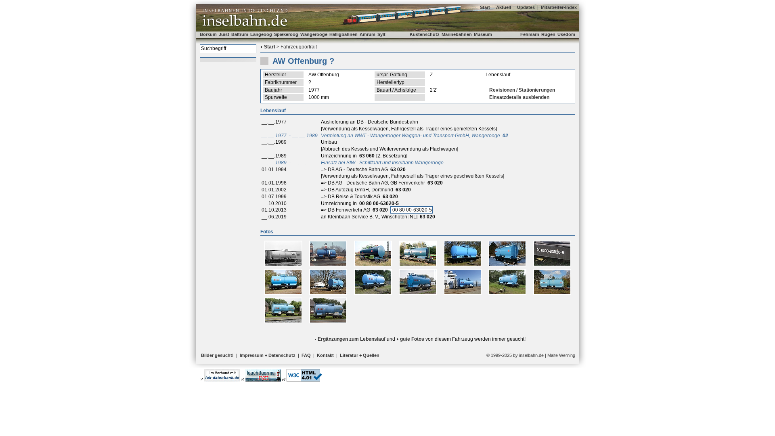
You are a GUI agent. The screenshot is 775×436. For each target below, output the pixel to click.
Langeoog (261, 34)
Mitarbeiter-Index (559, 7)
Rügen (548, 34)
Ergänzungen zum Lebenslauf (351, 339)
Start (485, 7)
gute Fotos (412, 339)
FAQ (306, 355)
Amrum (367, 34)
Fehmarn (529, 34)
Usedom (566, 34)
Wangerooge (313, 34)
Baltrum (239, 34)
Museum (483, 34)
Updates (526, 7)
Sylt (381, 34)
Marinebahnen (457, 34)
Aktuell (503, 7)
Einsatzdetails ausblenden (519, 97)
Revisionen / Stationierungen (522, 90)
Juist (224, 34)
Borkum (208, 34)
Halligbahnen (343, 34)
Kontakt (325, 355)
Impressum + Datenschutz (267, 355)
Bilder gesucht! (217, 355)
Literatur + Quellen (359, 355)
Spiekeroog (286, 34)
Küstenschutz (425, 34)
